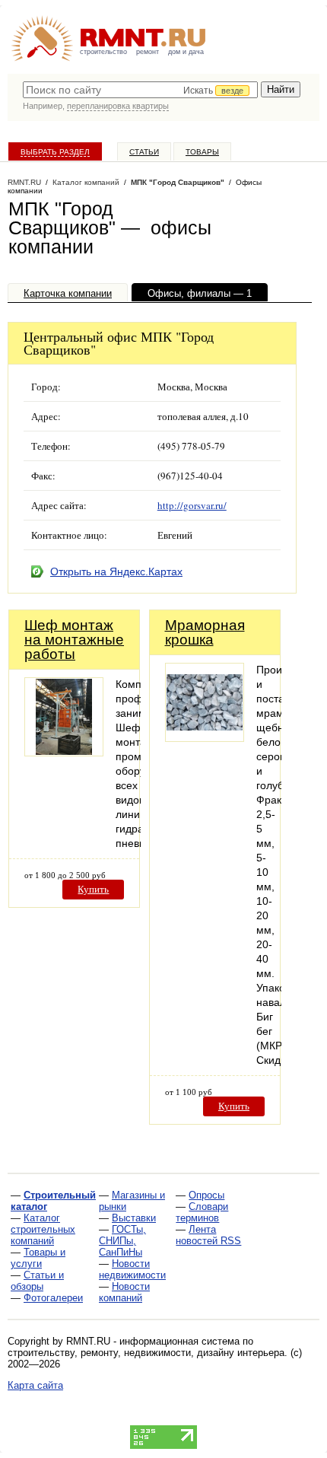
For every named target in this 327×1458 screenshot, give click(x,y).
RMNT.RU (24, 182)
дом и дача (186, 52)
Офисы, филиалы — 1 (200, 293)
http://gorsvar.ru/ (192, 505)
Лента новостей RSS (208, 1235)
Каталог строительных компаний (43, 1229)
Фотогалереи (53, 1298)
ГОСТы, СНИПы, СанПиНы (122, 1241)
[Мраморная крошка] (204, 737)
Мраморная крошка (205, 632)
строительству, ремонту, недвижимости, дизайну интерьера (146, 1352)
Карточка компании (68, 293)
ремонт (147, 52)
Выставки (134, 1218)
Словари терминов (202, 1212)
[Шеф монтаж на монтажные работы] (64, 752)
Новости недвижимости (132, 1269)
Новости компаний (124, 1292)
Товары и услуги (38, 1257)
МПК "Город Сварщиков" (177, 182)
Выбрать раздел (55, 152)
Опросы (206, 1195)
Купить (93, 889)
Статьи (144, 152)
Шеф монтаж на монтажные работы (74, 639)
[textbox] (140, 89)
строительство (103, 52)
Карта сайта (35, 1385)
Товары (202, 152)
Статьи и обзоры (37, 1280)
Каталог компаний (85, 182)
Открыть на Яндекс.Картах (116, 571)
